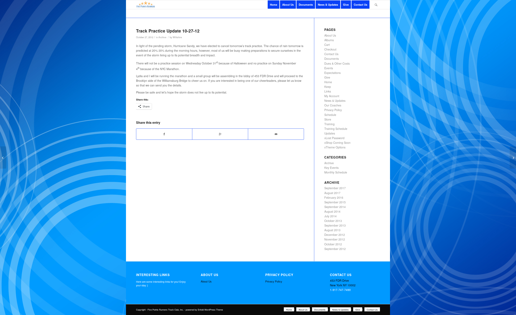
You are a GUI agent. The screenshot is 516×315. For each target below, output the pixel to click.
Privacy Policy (333, 110)
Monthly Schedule (335, 172)
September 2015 (335, 202)
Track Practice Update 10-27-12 (168, 31)
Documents (331, 59)
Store (327, 119)
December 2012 (334, 235)
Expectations (332, 73)
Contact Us (331, 54)
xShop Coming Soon (337, 143)
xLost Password (334, 138)
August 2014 (332, 211)
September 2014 (335, 207)
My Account (331, 96)
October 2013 (333, 221)
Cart (327, 45)
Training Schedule (335, 129)
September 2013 (335, 225)
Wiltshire (177, 37)
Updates (329, 133)
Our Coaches (332, 105)
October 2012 (333, 244)
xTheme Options (334, 147)
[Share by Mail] (276, 134)
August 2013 (332, 230)
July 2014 (330, 216)
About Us (330, 35)
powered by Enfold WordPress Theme (204, 309)
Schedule (330, 115)
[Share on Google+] (220, 134)
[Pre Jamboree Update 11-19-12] (3, 157)
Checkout (330, 49)
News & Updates (334, 101)
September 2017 (335, 188)
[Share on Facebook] (164, 134)
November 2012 (334, 239)
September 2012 (335, 249)
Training (329, 124)
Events (328, 68)
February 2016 (333, 197)
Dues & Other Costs (337, 63)
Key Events (331, 168)
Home (328, 82)
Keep (327, 87)
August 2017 (332, 193)
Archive (162, 37)
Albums (329, 40)
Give (327, 77)
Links (327, 91)
